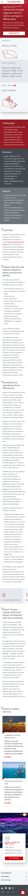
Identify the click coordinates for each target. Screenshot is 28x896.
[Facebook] (13, 888)
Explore (7, 757)
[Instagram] (9, 888)
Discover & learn (5, 880)
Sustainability (5, 876)
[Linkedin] (2, 888)
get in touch (14, 858)
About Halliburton (6, 873)
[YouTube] (5, 888)
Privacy (8, 892)
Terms (13, 892)
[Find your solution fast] (22, 892)
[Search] (26, 2)
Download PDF (14, 33)
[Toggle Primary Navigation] (2, 2)
